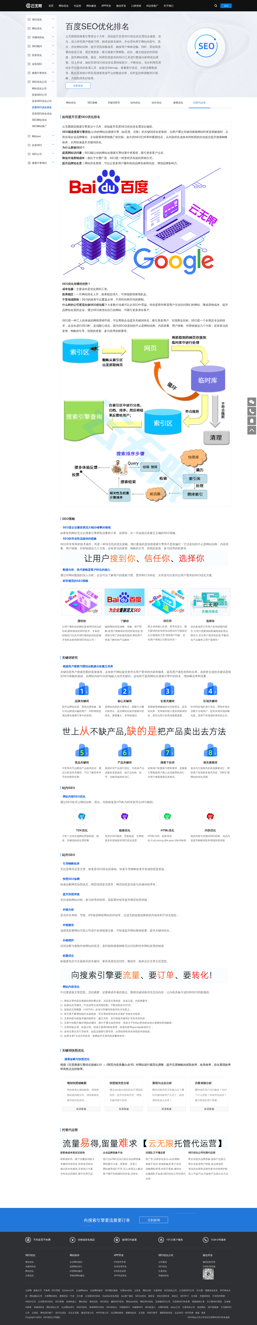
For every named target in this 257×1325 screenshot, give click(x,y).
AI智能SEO (124, 1306)
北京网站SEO (67, 1306)
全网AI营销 (163, 1306)
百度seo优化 (126, 1290)
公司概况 (162, 1261)
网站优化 (64, 5)
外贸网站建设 (76, 1270)
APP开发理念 (120, 1275)
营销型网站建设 (77, 1275)
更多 (203, 1312)
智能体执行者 (198, 1301)
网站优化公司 (39, 88)
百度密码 (158, 1290)
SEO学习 (184, 1295)
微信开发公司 (87, 1312)
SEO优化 (37, 19)
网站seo (36, 136)
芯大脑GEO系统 (214, 1301)
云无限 (141, 1312)
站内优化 (135, 102)
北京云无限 (73, 1312)
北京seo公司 (68, 1290)
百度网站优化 (51, 1295)
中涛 (72, 1295)
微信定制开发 (209, 1261)
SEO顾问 (37, 46)
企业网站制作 (76, 1261)
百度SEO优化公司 (42, 101)
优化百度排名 (163, 1295)
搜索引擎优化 (39, 73)
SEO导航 (56, 1290)
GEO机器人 (150, 1306)
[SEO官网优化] (33, 5)
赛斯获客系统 (166, 1312)
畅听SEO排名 (117, 1301)
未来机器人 (71, 1301)
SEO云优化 (140, 1295)
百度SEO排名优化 (42, 113)
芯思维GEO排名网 (181, 1301)
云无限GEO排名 (92, 1295)
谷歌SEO (37, 64)
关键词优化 (38, 37)
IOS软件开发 (120, 1261)
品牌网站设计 (76, 1266)
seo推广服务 (127, 1295)
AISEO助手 (152, 1312)
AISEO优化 (81, 1306)
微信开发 (121, 5)
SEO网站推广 (39, 126)
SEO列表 (189, 1312)
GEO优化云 (111, 1306)
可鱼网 (47, 1290)
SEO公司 (37, 154)
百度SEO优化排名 (42, 107)
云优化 (35, 1312)
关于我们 (168, 5)
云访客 (194, 1295)
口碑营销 (136, 5)
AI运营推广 (152, 5)
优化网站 (201, 1306)
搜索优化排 (131, 1312)
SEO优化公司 (39, 81)
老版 (197, 1312)
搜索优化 (178, 102)
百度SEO (37, 145)
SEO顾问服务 (111, 1290)
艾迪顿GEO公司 (162, 1301)
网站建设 (91, 5)
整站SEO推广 (46, 1312)
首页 (51, 5)
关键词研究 (114, 102)
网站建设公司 (36, 1295)
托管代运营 (199, 102)
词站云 (175, 1295)
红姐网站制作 (96, 1290)
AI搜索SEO (137, 1306)
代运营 (77, 5)
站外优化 (157, 102)
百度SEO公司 (39, 94)
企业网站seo (82, 1290)
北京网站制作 (117, 1312)
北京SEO (179, 1312)
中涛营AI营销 (218, 1295)
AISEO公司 (30, 1301)
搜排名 (151, 1295)
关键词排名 (30, 1266)
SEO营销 (59, 1301)
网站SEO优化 (146, 1301)
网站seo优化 (132, 1301)
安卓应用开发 (120, 1266)
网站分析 (147, 1290)
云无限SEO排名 (45, 1301)
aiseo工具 (175, 1306)
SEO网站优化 (39, 119)
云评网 (28, 1290)
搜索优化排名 (211, 1290)
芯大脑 (200, 1290)
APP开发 (106, 5)
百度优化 (37, 55)
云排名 (137, 1290)
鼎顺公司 (37, 1290)
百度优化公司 (188, 1306)
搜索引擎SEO (39, 163)
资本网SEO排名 (96, 1306)
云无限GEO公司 (186, 1290)
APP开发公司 (102, 1312)
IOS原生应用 (120, 1270)
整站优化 (29, 1261)
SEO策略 (92, 102)
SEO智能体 (213, 1306)
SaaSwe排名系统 (110, 1295)
